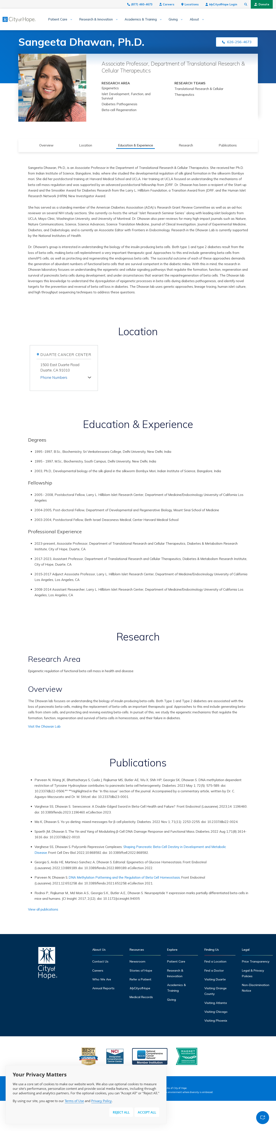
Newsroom (137, 961)
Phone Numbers (53, 377)
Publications (228, 145)
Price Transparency (256, 961)
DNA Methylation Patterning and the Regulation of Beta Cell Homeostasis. (125, 877)
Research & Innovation (96, 19)
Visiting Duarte (215, 979)
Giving (173, 19)
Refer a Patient (140, 979)
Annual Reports (103, 988)
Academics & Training (141, 19)
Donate (264, 4)
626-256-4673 (239, 42)
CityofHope (140, 988)
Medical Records (141, 997)
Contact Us (100, 961)
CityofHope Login (223, 4)
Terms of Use (74, 1101)
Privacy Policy (101, 1101)
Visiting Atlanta (215, 1003)
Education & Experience (135, 145)
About (194, 19)
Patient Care (57, 19)
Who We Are (101, 979)
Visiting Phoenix (215, 1020)
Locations (192, 4)
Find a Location (215, 961)
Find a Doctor (214, 970)
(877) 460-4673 (141, 4)
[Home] (47, 964)
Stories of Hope (141, 970)
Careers (168, 4)
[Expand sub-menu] (69, 19)
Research (186, 145)
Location (85, 145)
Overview (46, 145)
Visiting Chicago (215, 1012)
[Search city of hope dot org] (246, 4)
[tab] (65, 376)
